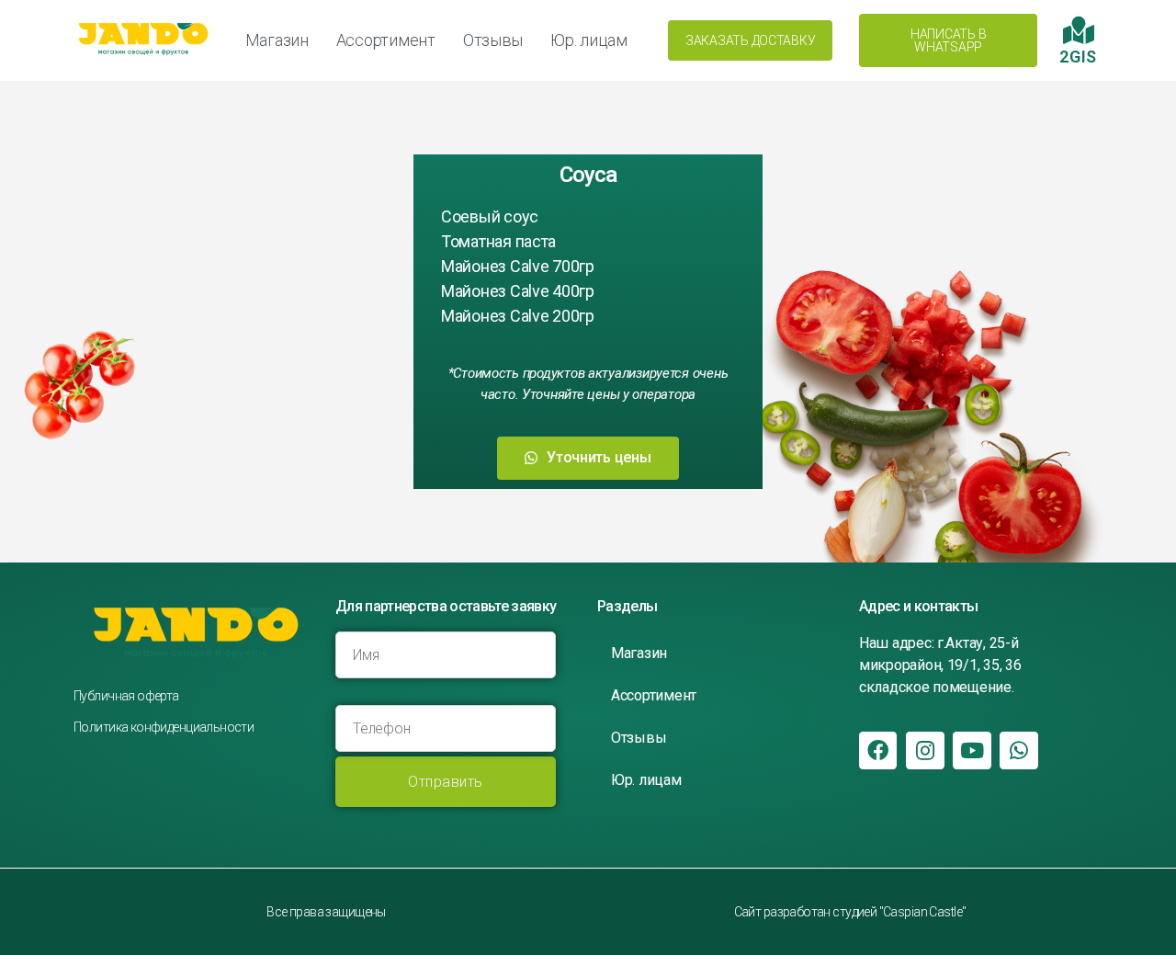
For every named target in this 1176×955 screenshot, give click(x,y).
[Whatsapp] (1018, 750)
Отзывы (493, 40)
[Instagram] (925, 750)
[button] (750, 40)
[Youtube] (971, 750)
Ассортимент (385, 40)
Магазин (277, 40)
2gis (1077, 56)
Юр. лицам (589, 40)
